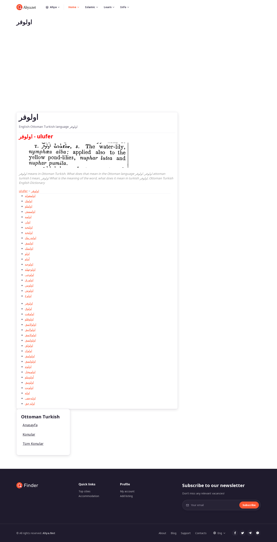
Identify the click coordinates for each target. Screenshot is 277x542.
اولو (27, 254)
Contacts (201, 533)
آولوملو (29, 377)
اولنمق (29, 243)
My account (127, 491)
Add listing (126, 496)
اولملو (28, 206)
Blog (173, 533)
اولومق (29, 382)
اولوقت (29, 314)
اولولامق (30, 330)
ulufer (23, 191)
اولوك (28, 351)
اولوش (29, 291)
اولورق (29, 280)
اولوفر (35, 191)
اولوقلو (29, 319)
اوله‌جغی (30, 398)
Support (186, 533)
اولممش (30, 211)
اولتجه (29, 227)
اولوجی (29, 275)
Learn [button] (108, 7)
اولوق (28, 309)
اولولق (29, 345)
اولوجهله (30, 269)
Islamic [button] (90, 7)
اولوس (29, 285)
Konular (29, 434)
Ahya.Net (49, 533)
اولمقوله (30, 196)
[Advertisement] (138, 75)
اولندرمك (30, 238)
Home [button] (72, 7)
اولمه (28, 217)
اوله (27, 393)
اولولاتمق (30, 324)
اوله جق (30, 403)
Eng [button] (219, 533)
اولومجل (30, 372)
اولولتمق (30, 340)
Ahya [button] (53, 7)
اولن (27, 222)
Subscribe (249, 505)
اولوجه (29, 264)
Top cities (84, 491)
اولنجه (29, 233)
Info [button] (123, 7)
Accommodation (89, 496)
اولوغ (28, 296)
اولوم (28, 367)
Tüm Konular (33, 443)
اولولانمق (30, 335)
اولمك (28, 201)
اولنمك (29, 248)
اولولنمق (30, 361)
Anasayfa (30, 425)
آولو (27, 259)
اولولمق (30, 356)
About (162, 533)
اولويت (29, 388)
